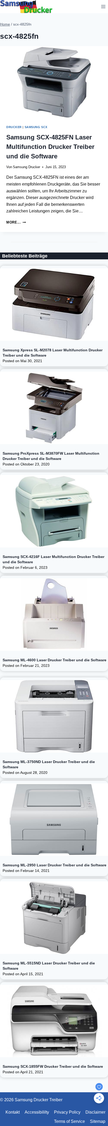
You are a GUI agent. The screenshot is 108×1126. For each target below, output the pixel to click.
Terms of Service (69, 1121)
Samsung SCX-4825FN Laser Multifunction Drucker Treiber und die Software (50, 147)
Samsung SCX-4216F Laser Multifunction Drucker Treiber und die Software (53, 559)
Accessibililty (37, 1112)
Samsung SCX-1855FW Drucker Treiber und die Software (53, 1066)
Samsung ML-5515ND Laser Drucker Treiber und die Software (49, 965)
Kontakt (13, 1112)
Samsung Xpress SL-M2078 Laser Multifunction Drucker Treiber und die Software (52, 352)
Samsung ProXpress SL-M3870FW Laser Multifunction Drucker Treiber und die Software (51, 456)
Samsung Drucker (26, 167)
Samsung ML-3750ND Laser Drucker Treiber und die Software (49, 764)
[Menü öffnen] (103, 6)
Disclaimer (95, 1112)
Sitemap (97, 1121)
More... (16, 222)
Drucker (14, 127)
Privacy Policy (67, 1112)
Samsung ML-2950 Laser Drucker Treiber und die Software (54, 865)
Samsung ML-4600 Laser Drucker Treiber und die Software (54, 660)
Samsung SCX (36, 127)
